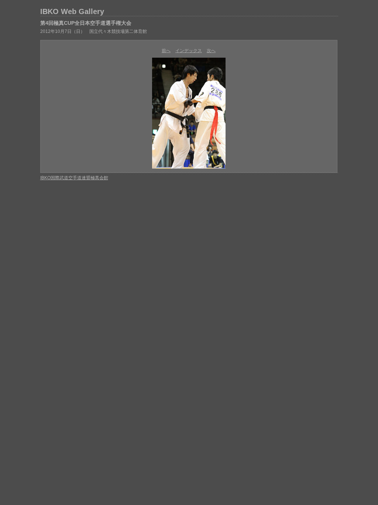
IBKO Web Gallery (72, 11)
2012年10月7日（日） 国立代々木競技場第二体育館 (93, 31)
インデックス (188, 50)
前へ (166, 50)
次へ (211, 50)
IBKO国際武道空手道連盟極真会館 (74, 177)
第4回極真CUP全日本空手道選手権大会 (85, 23)
